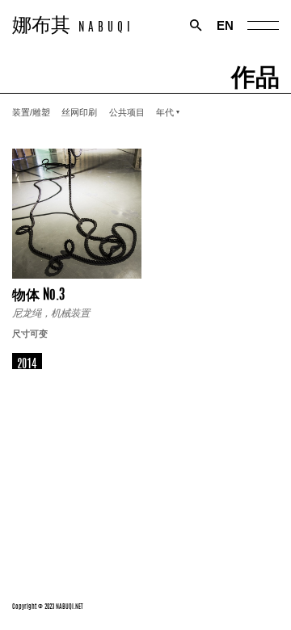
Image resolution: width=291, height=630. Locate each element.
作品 (255, 73)
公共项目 (127, 112)
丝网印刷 (79, 112)
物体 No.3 (38, 293)
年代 (165, 112)
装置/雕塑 (31, 112)
